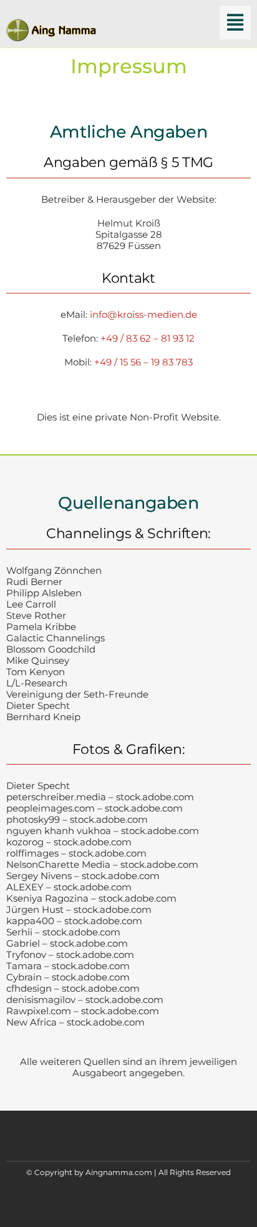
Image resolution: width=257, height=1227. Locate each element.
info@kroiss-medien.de (143, 314)
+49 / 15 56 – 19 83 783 (143, 362)
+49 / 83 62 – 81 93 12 (147, 338)
